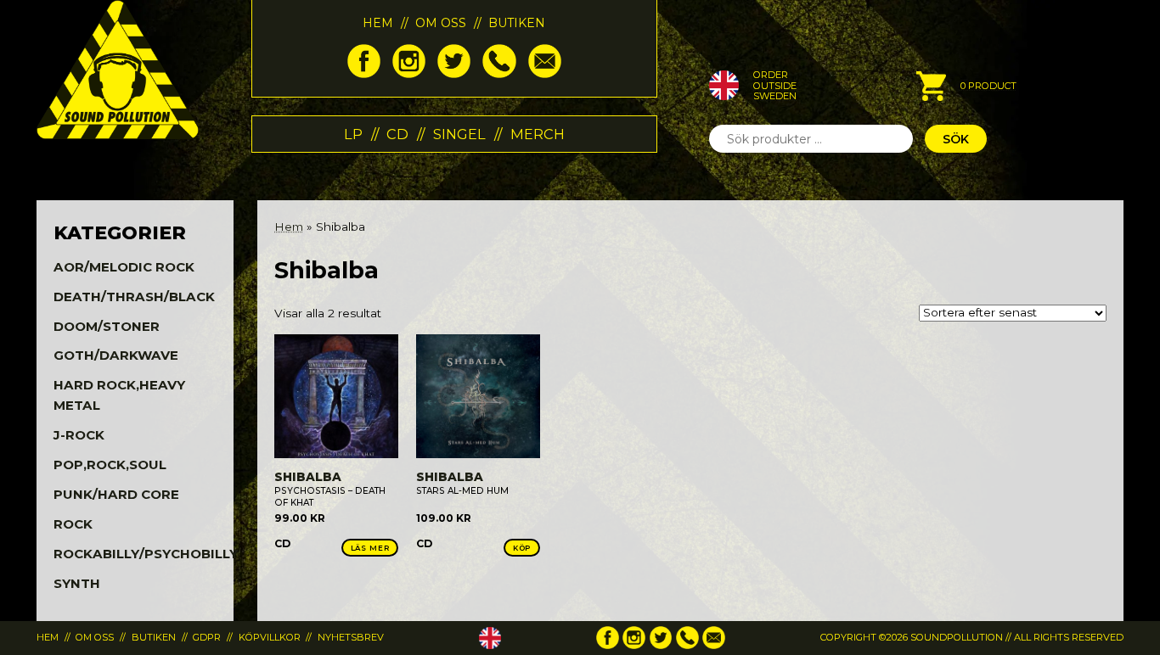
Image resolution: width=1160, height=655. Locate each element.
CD (397, 134)
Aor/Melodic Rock (123, 267)
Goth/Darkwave (115, 355)
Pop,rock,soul (109, 464)
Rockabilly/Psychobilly (145, 554)
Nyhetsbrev (351, 637)
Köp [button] (522, 548)
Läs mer (370, 548)
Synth (76, 583)
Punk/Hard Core (116, 494)
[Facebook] (363, 73)
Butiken (516, 23)
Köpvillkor (270, 637)
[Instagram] (408, 73)
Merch (537, 134)
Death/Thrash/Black (134, 296)
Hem (378, 23)
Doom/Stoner (106, 326)
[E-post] (544, 73)
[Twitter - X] (453, 73)
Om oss (440, 23)
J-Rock (78, 435)
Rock (73, 524)
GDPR (207, 637)
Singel (459, 134)
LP (353, 134)
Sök (956, 139)
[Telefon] (498, 73)
